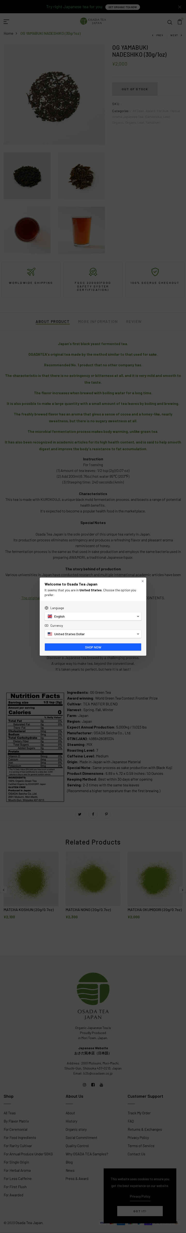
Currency (56, 625)
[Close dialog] (142, 581)
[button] (93, 616)
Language (57, 608)
